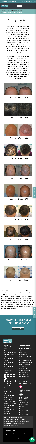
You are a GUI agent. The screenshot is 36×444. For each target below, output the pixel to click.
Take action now (18, 328)
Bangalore (7, 421)
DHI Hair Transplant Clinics (12, 417)
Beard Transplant (24, 364)
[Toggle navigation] (32, 6)
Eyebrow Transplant (25, 362)
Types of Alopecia (9, 401)
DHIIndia (3, 10)
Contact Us (7, 370)
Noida (17, 419)
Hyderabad (7, 423)
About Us (7, 348)
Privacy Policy (22, 436)
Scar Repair (23, 366)
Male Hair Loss (8, 383)
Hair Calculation (9, 409)
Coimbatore (7, 425)
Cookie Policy (8, 438)
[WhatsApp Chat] (32, 439)
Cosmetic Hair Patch (25, 356)
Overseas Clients (9, 354)
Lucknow (22, 423)
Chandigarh (15, 421)
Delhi (5, 419)
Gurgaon (10, 419)
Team (5, 356)
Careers (6, 372)
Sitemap (16, 438)
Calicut (28, 423)
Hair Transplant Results (14, 10)
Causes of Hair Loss (10, 403)
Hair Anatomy (8, 399)
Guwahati (15, 423)
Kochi (28, 421)
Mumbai (15, 425)
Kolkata (22, 419)
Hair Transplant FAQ (10, 352)
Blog (5, 350)
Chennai (22, 421)
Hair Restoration (24, 376)
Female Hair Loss (9, 385)
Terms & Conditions (10, 436)
